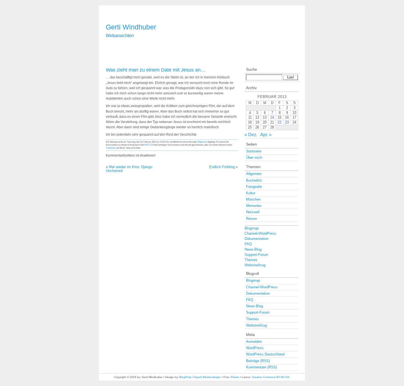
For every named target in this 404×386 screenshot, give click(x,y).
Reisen (251, 219)
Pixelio (235, 377)
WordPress (255, 348)
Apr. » (266, 134)
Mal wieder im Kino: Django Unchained (129, 169)
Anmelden (254, 342)
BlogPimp (185, 377)
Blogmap (252, 228)
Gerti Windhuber (131, 27)
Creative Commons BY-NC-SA (270, 377)
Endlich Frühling (222, 167)
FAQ (248, 244)
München (253, 199)
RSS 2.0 (148, 144)
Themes (251, 260)
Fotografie (254, 187)
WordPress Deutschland (265, 354)
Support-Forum (256, 255)
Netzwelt (253, 212)
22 (279, 122)
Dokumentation (257, 239)
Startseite (253, 151)
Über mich (254, 157)
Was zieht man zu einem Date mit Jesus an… (156, 70)
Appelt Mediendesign (207, 377)
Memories (254, 206)
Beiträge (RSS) (258, 361)
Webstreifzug (255, 265)
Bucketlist (254, 180)
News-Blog (253, 249)
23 (287, 122)
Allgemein (202, 141)
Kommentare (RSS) (261, 367)
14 (272, 117)
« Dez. (251, 134)
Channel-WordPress (260, 233)
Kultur (250, 193)
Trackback (111, 147)
